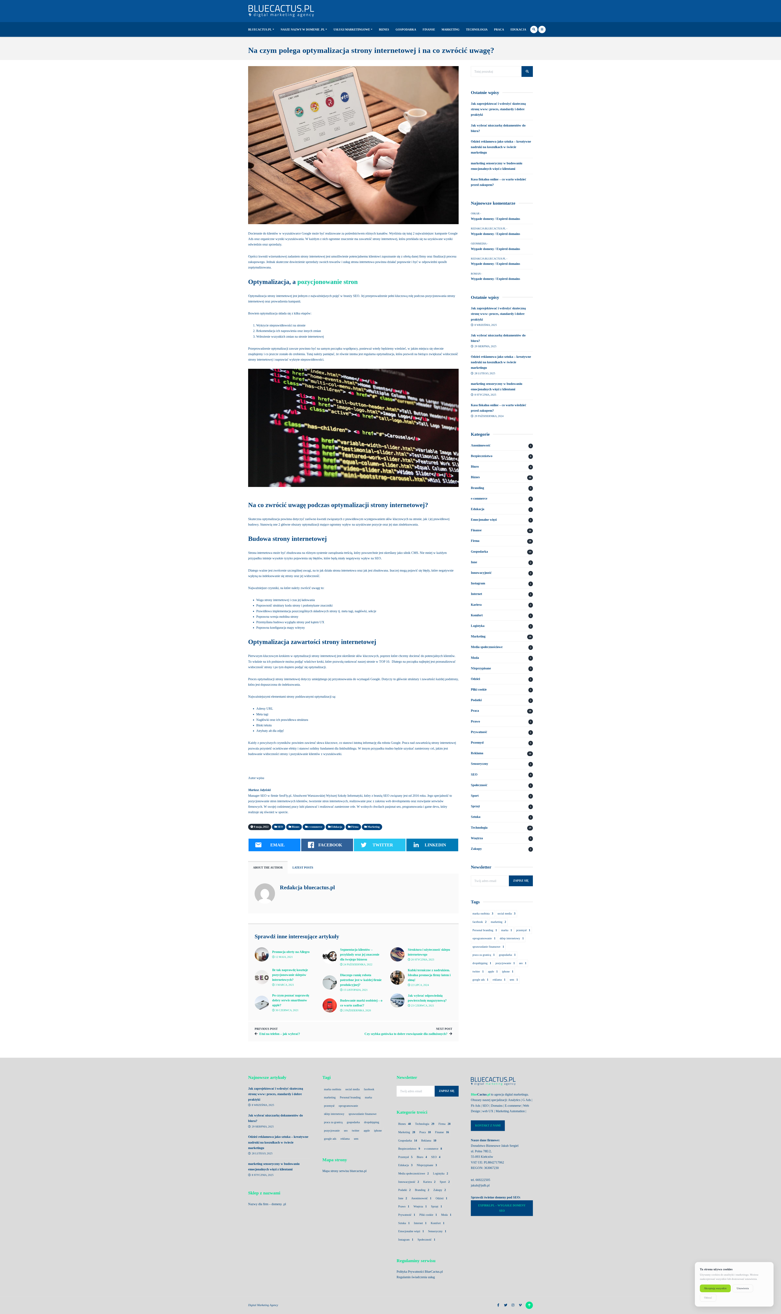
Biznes (384, 29)
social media (506, 913)
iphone (507, 971)
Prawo (475, 721)
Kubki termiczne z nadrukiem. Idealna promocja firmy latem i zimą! (429, 975)
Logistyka (477, 626)
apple (493, 971)
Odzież (475, 679)
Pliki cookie (479, 689)
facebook (479, 921)
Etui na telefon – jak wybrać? (279, 1034)
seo (522, 963)
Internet (476, 594)
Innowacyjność (481, 572)
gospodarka (507, 954)
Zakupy (476, 848)
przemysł (523, 930)
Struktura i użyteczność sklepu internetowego (429, 952)
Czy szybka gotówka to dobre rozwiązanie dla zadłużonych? (405, 1034)
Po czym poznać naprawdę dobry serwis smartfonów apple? (290, 1000)
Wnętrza (477, 838)
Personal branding (484, 930)
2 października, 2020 (357, 1010)
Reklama (477, 753)
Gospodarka (406, 29)
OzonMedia (478, 243)
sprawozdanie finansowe (488, 946)
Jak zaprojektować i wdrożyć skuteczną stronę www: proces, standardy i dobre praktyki (498, 109)
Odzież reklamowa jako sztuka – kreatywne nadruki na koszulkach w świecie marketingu (501, 147)
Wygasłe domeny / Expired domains (495, 218)
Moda (475, 657)
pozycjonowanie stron (327, 281)
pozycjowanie (505, 963)
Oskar (475, 213)
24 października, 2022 (357, 964)
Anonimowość (480, 445)
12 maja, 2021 (284, 957)
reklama (499, 979)
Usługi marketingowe (352, 29)
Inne (474, 562)
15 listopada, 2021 (355, 990)
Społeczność (479, 785)
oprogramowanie (483, 938)
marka (506, 930)
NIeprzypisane (481, 668)
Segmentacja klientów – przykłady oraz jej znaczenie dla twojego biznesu (359, 954)
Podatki (476, 700)
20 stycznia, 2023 (422, 959)
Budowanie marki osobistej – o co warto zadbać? (361, 1003)
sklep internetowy (512, 938)
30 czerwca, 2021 (287, 1010)
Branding (477, 488)
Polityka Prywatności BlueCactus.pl (420, 1271)
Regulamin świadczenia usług (416, 1277)
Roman (476, 273)
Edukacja (518, 29)
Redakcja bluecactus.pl (307, 887)
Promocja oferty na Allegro (291, 952)
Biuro (475, 466)
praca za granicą (483, 954)
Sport (475, 795)
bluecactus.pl (260, 29)
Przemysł (477, 742)
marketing (498, 921)
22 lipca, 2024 (419, 985)
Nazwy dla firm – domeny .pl (267, 1204)
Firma (475, 540)
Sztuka (475, 817)
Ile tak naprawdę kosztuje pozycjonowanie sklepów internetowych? (290, 974)
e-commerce (479, 498)
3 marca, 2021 (284, 984)
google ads (480, 979)
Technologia (477, 29)
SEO (474, 774)
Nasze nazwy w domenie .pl (303, 29)
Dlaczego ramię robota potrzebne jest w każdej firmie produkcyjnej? (361, 980)
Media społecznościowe (487, 647)
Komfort (477, 615)
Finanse (429, 29)
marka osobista (482, 913)
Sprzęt (475, 806)
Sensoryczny (479, 763)
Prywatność (479, 732)
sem (514, 979)
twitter (478, 971)
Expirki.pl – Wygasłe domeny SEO (502, 1208)
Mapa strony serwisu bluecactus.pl (344, 1171)
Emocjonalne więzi (484, 519)
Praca (499, 29)
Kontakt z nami (488, 1125)
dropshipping (481, 963)
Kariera (476, 604)
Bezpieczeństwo (481, 456)
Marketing (450, 29)
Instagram (478, 583)
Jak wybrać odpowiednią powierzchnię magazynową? (427, 998)
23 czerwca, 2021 (422, 1005)
